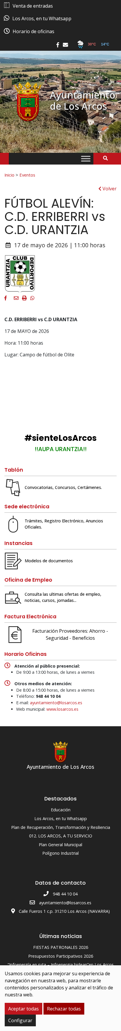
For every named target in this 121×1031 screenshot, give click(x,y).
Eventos (27, 175)
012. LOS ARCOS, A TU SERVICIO (60, 836)
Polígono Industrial (60, 853)
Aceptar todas (23, 1008)
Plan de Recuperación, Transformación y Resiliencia (60, 827)
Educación (60, 809)
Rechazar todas (64, 1008)
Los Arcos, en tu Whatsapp (60, 818)
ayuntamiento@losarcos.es (56, 702)
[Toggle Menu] (85, 159)
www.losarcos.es (62, 709)
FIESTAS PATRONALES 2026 (60, 947)
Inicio (9, 175)
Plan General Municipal (60, 844)
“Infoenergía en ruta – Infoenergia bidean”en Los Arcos (61, 964)
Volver (109, 188)
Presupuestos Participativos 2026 (60, 956)
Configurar (20, 1020)
